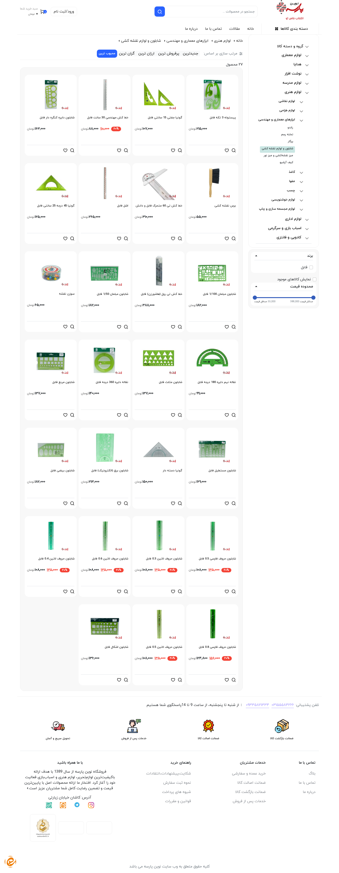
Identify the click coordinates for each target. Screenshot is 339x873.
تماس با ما (213, 28)
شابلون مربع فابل (63, 382)
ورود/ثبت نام (64, 11)
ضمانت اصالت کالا (251, 782)
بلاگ (312, 773)
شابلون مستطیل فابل (222, 471)
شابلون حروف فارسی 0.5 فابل (217, 559)
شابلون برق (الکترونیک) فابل (109, 471)
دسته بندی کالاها (294, 28)
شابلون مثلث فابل (170, 382)
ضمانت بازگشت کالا (250, 792)
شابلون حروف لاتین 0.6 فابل (110, 559)
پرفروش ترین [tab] (168, 53)
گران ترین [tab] (127, 53)
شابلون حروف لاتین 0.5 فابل (164, 647)
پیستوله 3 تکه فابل (223, 118)
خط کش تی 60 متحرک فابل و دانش (159, 206)
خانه (250, 28)
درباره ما (191, 28)
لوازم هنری (222, 40)
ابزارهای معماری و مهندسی (187, 40)
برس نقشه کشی (225, 206)
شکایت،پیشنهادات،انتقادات (168, 773)
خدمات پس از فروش (249, 801)
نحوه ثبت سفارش (177, 782)
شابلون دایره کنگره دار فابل (57, 118)
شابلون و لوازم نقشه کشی (141, 40)
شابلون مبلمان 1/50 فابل (112, 294)
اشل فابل (122, 206)
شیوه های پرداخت (176, 792)
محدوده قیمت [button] (301, 286)
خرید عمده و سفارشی (249, 773)
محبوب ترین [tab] (107, 53)
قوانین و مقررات (178, 801)
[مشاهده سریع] (233, 150)
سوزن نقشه (66, 294)
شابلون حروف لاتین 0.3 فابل (164, 559)
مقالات (234, 28)
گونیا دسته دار (172, 471)
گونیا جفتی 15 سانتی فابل (165, 118)
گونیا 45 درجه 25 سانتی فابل (55, 206)
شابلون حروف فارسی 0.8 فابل (217, 647)
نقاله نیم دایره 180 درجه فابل (217, 382)
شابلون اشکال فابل (116, 647)
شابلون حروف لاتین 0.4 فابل (56, 559)
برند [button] (310, 255)
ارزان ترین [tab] (146, 53)
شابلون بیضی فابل (62, 471)
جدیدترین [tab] (190, 53)
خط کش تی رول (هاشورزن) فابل (161, 294)
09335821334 (257, 705)
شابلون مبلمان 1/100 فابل (219, 294)
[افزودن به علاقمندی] (226, 150)
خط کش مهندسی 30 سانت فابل (107, 118)
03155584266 (282, 705)
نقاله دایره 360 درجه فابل (112, 382)
